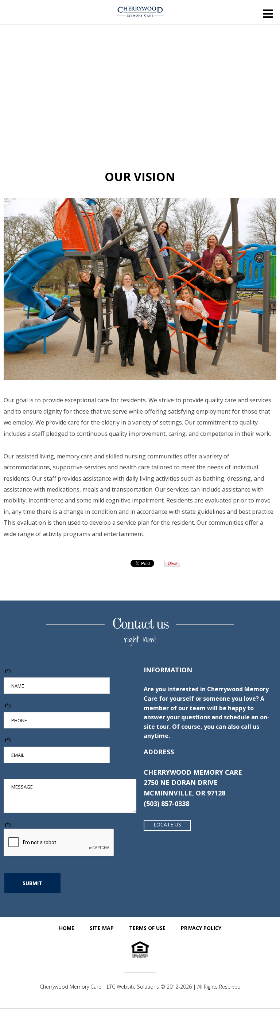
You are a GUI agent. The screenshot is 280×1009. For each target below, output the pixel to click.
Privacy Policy (201, 927)
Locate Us (167, 824)
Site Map (102, 927)
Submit (32, 883)
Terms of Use (147, 927)
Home (66, 927)
